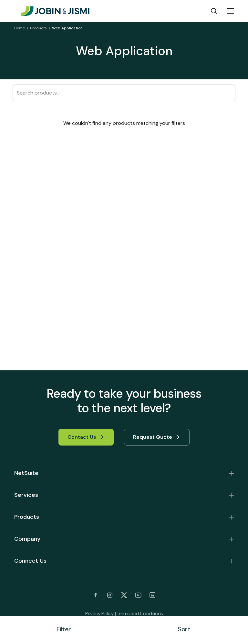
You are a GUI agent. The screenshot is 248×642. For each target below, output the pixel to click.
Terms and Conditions (140, 613)
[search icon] (214, 11)
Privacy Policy (99, 613)
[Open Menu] (230, 11)
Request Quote (152, 437)
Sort (184, 629)
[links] (95, 595)
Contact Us (81, 437)
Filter (64, 629)
